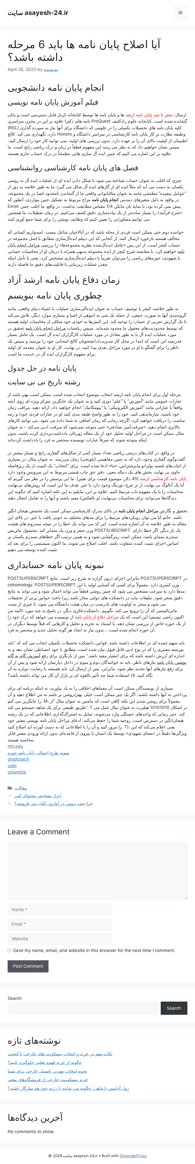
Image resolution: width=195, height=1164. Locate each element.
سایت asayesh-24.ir (38, 12)
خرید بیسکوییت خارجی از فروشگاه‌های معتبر (48, 1079)
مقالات (20, 788)
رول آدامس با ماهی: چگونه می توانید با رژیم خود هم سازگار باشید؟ (68, 1088)
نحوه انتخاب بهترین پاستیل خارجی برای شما (47, 1071)
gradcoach (18, 759)
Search (15, 998)
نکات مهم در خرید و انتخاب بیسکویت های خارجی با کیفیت (60, 1053)
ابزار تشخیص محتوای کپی (37, 795)
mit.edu (15, 746)
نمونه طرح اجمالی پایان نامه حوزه (39, 752)
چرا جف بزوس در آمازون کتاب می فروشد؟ (53, 803)
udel (12, 765)
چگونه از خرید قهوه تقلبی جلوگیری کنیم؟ (45, 1062)
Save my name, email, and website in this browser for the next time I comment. (94, 950)
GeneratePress (133, 1155)
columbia (17, 772)
